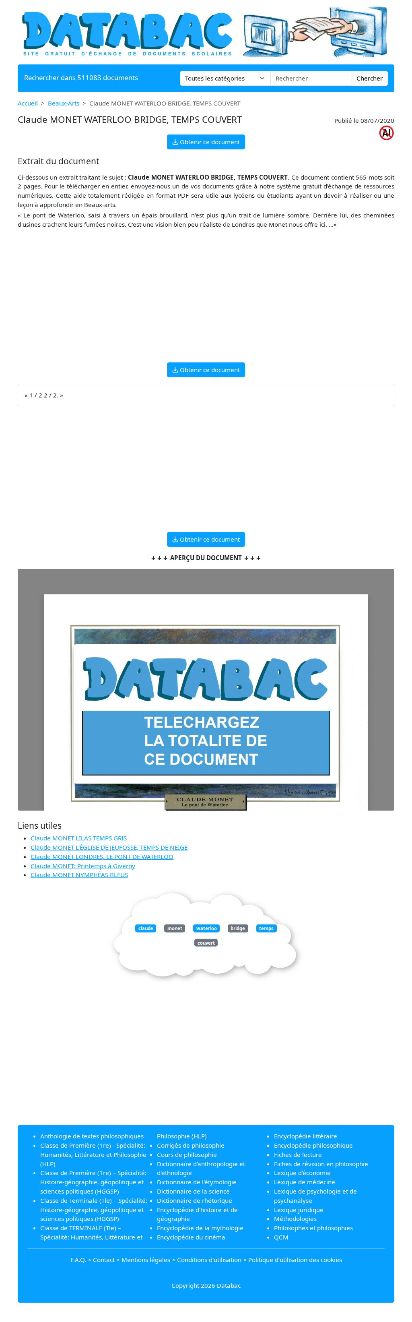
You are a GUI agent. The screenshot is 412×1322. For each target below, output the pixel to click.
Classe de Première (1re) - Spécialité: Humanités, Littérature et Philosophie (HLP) (93, 1154)
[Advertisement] (206, 299)
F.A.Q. (78, 1260)
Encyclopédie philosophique (313, 1145)
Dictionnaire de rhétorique (194, 1200)
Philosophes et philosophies (313, 1228)
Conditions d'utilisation (209, 1260)
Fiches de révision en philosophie (321, 1164)
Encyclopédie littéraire (305, 1136)
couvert (206, 942)
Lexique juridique (298, 1210)
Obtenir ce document (209, 142)
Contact (104, 1260)
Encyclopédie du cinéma (191, 1237)
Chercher (369, 78)
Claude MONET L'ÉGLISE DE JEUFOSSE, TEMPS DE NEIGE (109, 847)
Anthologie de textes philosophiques (92, 1136)
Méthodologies (295, 1218)
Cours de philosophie (187, 1154)
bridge (238, 928)
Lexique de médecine (304, 1182)
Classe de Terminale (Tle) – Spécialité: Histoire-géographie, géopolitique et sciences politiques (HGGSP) (93, 1209)
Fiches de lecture (298, 1154)
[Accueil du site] (206, 31)
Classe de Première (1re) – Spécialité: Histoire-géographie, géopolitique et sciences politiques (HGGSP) (93, 1182)
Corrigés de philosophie (191, 1145)
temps (266, 928)
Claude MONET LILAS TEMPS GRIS (79, 838)
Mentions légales (146, 1260)
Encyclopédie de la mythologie (200, 1228)
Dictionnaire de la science (193, 1191)
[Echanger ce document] (206, 714)
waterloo (206, 928)
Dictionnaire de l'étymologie (197, 1182)
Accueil (28, 103)
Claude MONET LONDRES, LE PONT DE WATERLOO (102, 856)
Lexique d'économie (302, 1173)
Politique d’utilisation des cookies (295, 1260)
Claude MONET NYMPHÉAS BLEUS (79, 875)
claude (145, 928)
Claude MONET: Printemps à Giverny (83, 866)
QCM (281, 1237)
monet (174, 928)
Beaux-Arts (63, 103)
